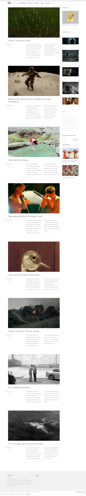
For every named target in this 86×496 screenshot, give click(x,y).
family (70, 124)
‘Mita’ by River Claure (18, 160)
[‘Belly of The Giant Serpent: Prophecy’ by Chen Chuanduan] (34, 81)
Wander (54, 0)
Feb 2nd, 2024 (10, 282)
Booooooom (38, 480)
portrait (64, 118)
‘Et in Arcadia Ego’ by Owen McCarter (25, 444)
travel (72, 126)
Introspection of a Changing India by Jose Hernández (69, 161)
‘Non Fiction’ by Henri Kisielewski (24, 275)
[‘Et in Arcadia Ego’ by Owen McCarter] (34, 426)
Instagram (28, 0)
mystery (64, 120)
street (73, 124)
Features (10, 44)
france (63, 126)
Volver (63, 105)
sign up (75, 139)
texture (76, 128)
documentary (65, 122)
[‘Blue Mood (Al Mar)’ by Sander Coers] (34, 198)
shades (76, 126)
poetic (75, 116)
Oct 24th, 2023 (11, 451)
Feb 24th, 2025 (11, 47)
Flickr (41, 0)
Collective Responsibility (68, 177)
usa (67, 118)
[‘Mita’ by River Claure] (34, 142)
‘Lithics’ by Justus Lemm (19, 40)
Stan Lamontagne (21, 478)
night (63, 128)
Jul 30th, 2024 (11, 167)
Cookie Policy (28, 493)
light (72, 116)
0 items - (81, 0)
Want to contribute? (5, 0)
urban (74, 122)
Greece (66, 128)
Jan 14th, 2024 (11, 394)
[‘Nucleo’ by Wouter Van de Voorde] (34, 313)
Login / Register (73, 0)
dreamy (68, 120)
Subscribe (48, 0)
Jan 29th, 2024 (11, 338)
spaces (73, 118)
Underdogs (38, 478)
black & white (65, 124)
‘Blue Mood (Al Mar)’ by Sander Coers (25, 216)
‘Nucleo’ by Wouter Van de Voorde (23, 331)
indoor (72, 130)
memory (68, 130)
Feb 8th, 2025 (10, 108)
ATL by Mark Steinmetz (19, 387)
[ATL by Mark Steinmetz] (34, 369)
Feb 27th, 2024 (11, 223)
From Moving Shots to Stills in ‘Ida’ (70, 95)
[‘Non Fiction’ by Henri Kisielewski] (34, 257)
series (70, 118)
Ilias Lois (29, 482)
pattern (76, 120)
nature (63, 116)
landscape (68, 116)
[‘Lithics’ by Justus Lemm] (34, 22)
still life (70, 122)
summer (72, 120)
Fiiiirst (37, 482)
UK (66, 126)
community (71, 128)
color (69, 126)
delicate (64, 130)
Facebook (36, 0)
